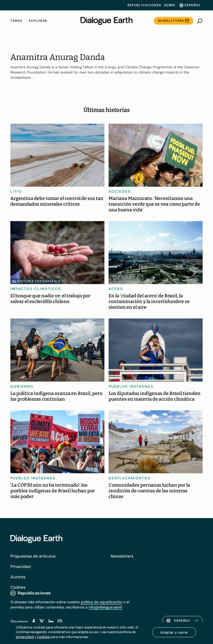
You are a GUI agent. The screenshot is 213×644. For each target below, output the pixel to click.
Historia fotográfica (38, 281)
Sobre (170, 5)
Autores (17, 577)
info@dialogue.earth (105, 607)
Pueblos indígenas (131, 386)
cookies (43, 636)
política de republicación (101, 602)
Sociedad (120, 191)
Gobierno (22, 386)
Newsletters (171, 21)
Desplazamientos (129, 478)
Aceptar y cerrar (174, 632)
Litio (16, 191)
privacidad (25, 636)
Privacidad (20, 566)
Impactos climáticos (35, 288)
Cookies (17, 587)
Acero (116, 288)
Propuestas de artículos (33, 556)
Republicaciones (144, 5)
